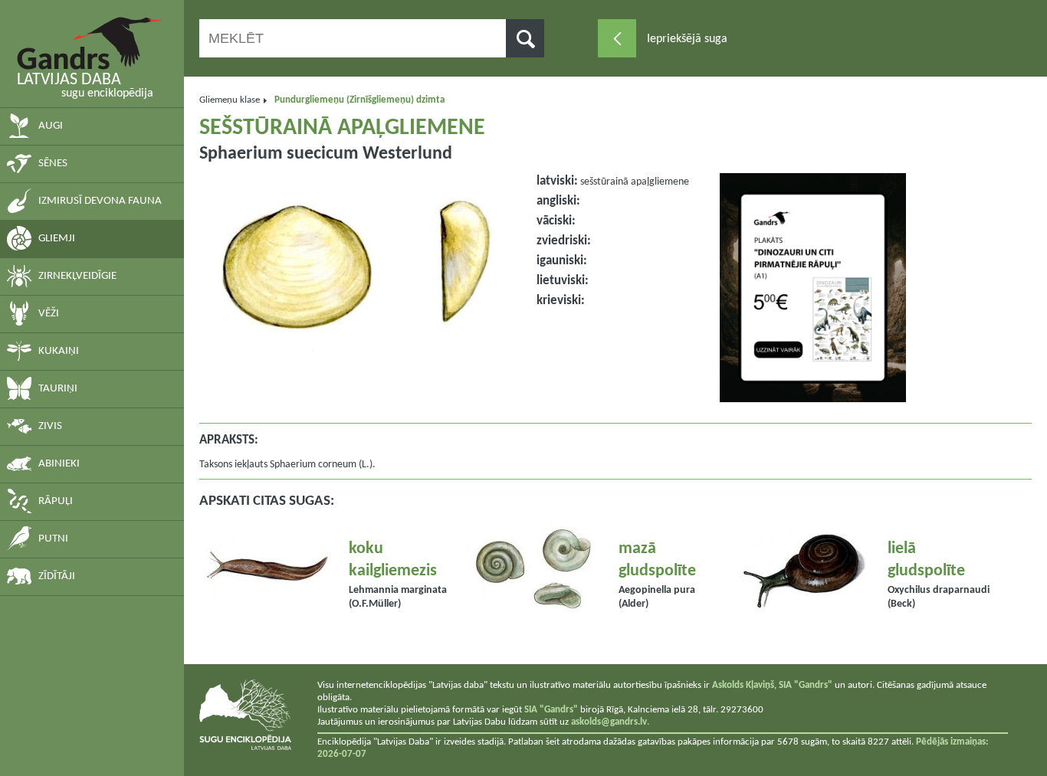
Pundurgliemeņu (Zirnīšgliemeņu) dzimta (359, 100)
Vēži (48, 313)
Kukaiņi (58, 351)
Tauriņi (57, 389)
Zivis (50, 426)
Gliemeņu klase (229, 100)
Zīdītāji (56, 576)
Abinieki (59, 464)
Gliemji (56, 238)
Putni (53, 539)
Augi (50, 126)
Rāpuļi (55, 501)
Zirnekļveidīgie (77, 276)
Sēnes (52, 163)
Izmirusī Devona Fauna (100, 201)
